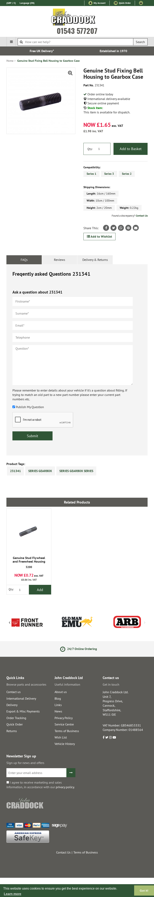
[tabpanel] (77, 359)
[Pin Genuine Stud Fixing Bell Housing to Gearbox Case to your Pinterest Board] (128, 228)
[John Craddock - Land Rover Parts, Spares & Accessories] (77, 18)
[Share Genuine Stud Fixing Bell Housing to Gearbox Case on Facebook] (106, 228)
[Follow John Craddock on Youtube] (114, 737)
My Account (99, 2)
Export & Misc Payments (23, 711)
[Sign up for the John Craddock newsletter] (70, 772)
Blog (58, 698)
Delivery (11, 705)
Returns (11, 731)
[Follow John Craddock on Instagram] (110, 737)
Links (58, 705)
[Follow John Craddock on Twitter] (106, 737)
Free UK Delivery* (41, 51)
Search (140, 42)
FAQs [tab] (24, 260)
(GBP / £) (11, 2)
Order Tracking (16, 718)
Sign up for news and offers (25, 763)
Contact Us (142, 215)
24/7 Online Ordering (80, 649)
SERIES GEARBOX (40, 471)
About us (61, 692)
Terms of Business (67, 731)
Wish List (61, 737)
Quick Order (124, 2)
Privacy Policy (64, 718)
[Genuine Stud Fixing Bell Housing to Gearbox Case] (40, 101)
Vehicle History (65, 744)
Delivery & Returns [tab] (95, 260)
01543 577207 (77, 30)
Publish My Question (30, 407)
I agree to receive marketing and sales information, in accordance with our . (40, 784)
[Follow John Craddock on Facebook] (103, 737)
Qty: (89, 149)
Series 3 (109, 174)
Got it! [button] (144, 890)
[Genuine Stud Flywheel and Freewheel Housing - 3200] (29, 531)
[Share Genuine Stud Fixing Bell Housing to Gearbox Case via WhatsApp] (121, 228)
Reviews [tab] (59, 260)
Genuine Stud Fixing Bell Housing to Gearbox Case (48, 61)
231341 (15, 471)
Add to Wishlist (101, 236)
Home (9, 61)
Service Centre (64, 724)
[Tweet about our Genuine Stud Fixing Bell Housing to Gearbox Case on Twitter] (113, 228)
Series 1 (91, 174)
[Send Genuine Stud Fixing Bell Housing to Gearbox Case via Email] (136, 228)
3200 (29, 562)
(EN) (27, 2)
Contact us (13, 692)
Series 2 (127, 174)
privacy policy (65, 787)
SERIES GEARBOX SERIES (76, 471)
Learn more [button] (12, 894)
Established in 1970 (113, 51)
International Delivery (21, 698)
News (58, 711)
